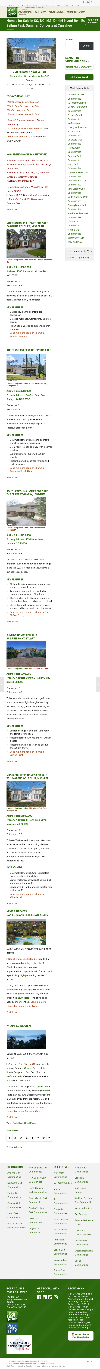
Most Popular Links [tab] (79, 88)
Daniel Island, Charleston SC (22, 959)
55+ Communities (76, 103)
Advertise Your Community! (34, 7)
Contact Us (75, 6)
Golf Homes (73, 123)
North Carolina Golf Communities (77, 199)
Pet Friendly (81, 1214)
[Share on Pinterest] (21, 1137)
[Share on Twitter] (15, 1137)
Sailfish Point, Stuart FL (38, 668)
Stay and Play (74, 242)
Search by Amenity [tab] (79, 257)
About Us (66, 6)
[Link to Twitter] (91, 2)
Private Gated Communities (74, 117)
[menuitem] (65, 5)
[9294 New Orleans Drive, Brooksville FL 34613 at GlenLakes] (98, 684)
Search (69, 39)
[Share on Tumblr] (32, 1137)
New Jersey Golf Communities (76, 191)
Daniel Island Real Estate (24, 1123)
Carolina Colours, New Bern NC (29, 260)
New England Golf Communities (76, 182)
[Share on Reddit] (43, 1137)
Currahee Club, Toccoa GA (21, 1064)
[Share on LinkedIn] (26, 1137)
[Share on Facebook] (9, 1137)
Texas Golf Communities (74, 223)
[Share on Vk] (38, 1137)
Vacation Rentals (83, 1208)
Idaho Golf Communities (74, 166)
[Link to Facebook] (84, 2)
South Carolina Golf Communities (77, 215)
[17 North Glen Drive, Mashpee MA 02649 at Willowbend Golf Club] (2, 684)
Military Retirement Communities (77, 109)
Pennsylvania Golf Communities (76, 207)
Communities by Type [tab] (81, 251)
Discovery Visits (75, 238)
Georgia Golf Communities (74, 158)
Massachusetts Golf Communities (77, 174)
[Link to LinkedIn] (87, 2)
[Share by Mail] (49, 1137)
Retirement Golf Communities (75, 96)
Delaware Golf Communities (74, 141)
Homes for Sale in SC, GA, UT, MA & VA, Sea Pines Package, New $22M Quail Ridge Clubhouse (29, 164)
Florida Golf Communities (74, 150)
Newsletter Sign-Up (15, 7)
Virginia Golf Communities (74, 231)
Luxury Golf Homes (77, 127)
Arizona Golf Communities (74, 133)
